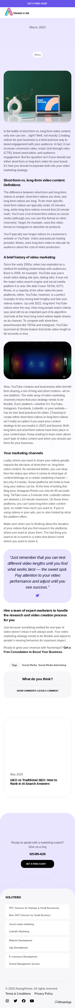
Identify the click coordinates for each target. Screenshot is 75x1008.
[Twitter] (15, 1001)
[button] (68, 12)
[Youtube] (31, 1001)
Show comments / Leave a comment (37, 691)
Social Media (29, 665)
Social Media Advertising (52, 665)
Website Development (20, 940)
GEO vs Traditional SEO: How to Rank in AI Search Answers (33, 781)
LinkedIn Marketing (19, 931)
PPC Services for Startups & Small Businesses (34, 908)
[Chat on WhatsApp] (63, 1002)
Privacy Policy (43, 993)
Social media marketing (21, 924)
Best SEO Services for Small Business (30, 915)
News (37, 54)
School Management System (24, 964)
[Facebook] (23, 1001)
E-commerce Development (23, 956)
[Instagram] (7, 1001)
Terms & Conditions (18, 993)
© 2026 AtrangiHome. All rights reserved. (31, 988)
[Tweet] (37, 595)
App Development (18, 947)
